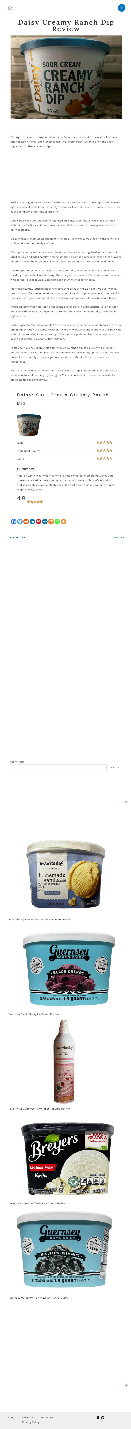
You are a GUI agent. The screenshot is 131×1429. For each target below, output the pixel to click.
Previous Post (15, 537)
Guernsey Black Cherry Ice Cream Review (34, 1014)
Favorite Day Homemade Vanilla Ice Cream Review (40, 919)
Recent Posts (16, 761)
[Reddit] (26, 521)
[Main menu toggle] (122, 8)
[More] (63, 521)
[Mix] (51, 521)
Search (115, 767)
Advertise (27, 1417)
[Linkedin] (32, 521)
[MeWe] (45, 521)
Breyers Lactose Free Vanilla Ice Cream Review (37, 1203)
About (11, 1417)
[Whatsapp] (57, 521)
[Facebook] (13, 521)
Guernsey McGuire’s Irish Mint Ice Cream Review (38, 1297)
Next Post (119, 537)
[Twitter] (20, 521)
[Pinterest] (38, 521)
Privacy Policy (30, 1422)
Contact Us (46, 1417)
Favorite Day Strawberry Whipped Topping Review (39, 1108)
